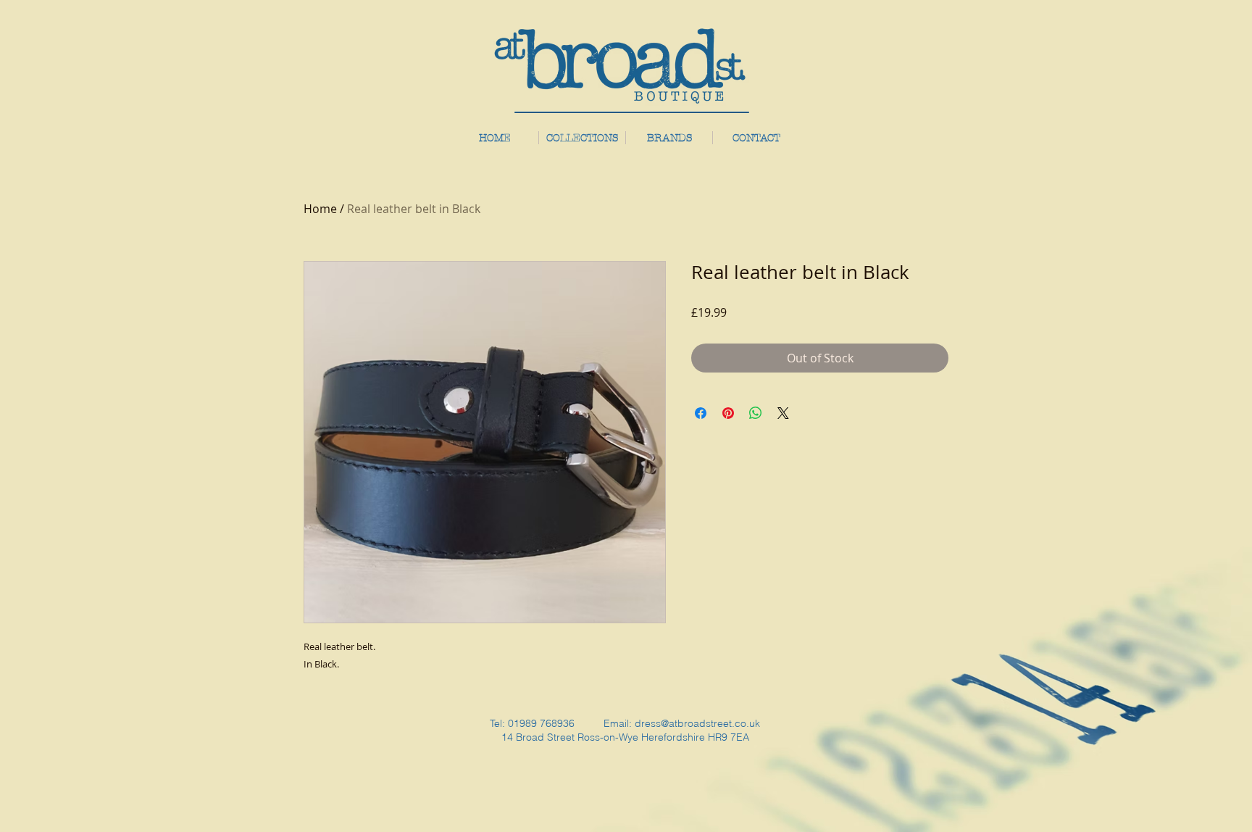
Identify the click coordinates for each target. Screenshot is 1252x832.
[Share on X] (783, 413)
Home (320, 209)
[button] (669, 137)
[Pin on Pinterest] (728, 413)
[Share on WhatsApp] (755, 413)
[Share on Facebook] (700, 413)
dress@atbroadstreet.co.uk (697, 723)
